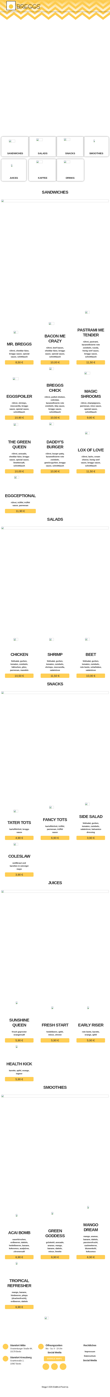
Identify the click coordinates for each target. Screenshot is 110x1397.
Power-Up (64, 1387)
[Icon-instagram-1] (46, 1366)
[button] (105, 5)
